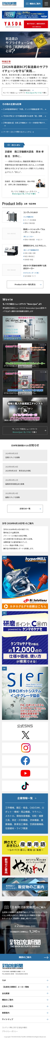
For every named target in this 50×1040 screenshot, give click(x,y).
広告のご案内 (7, 1006)
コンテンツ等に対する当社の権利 (14, 1027)
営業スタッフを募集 (12, 457)
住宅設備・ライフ (30, 276)
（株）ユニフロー (28, 236)
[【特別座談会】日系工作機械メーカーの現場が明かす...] (25, 125)
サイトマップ (7, 1019)
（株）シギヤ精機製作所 (31, 250)
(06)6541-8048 (9, 974)
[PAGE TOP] (47, 1028)
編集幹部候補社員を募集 (14, 484)
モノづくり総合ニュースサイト (24, 192)
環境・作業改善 (29, 223)
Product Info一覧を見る (25, 284)
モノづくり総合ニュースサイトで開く (25, 430)
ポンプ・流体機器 (30, 220)
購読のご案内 (35, 3)
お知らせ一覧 (25, 508)
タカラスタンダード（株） (31, 273)
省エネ (40, 239)
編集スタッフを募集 (12, 497)
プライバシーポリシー (10, 1031)
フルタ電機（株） (28, 217)
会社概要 (5, 993)
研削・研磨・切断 (30, 253)
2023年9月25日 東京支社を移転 (18, 470)
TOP (4, 980)
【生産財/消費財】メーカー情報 (15, 986)
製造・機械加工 (29, 256)
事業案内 (5, 1012)
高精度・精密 (28, 259)
